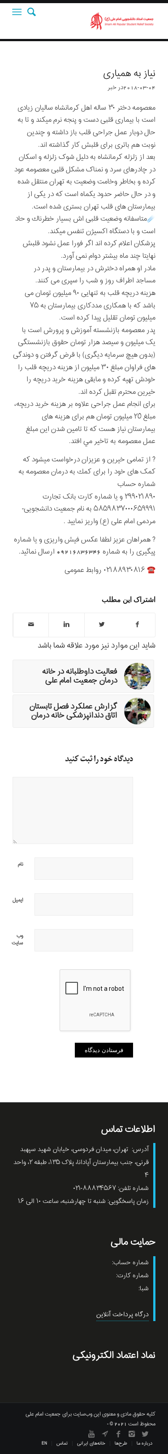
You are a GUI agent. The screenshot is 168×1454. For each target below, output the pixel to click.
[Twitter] (145, 1434)
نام (20, 864)
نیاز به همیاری (129, 74)
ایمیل (18, 899)
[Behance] (105, 1434)
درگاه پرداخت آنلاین (122, 1315)
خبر (112, 87)
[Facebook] (118, 1434)
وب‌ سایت (17, 939)
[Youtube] (91, 1434)
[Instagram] (131, 1434)
